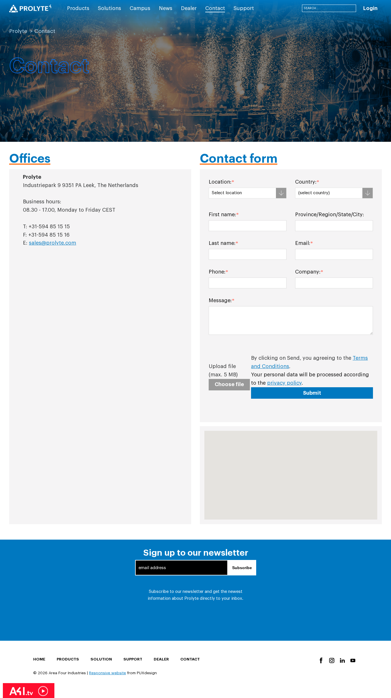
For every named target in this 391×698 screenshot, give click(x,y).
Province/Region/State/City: (329, 214)
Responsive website (107, 673)
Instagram (331, 660)
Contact (190, 659)
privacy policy (284, 383)
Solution (101, 659)
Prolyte (18, 31)
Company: (308, 271)
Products (68, 659)
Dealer (161, 659)
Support (132, 659)
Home (39, 659)
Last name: (222, 243)
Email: (302, 243)
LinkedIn (342, 660)
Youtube (352, 660)
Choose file (229, 384)
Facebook (321, 660)
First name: (222, 214)
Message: (220, 300)
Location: (220, 181)
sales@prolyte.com (52, 242)
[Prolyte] (30, 8)
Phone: (217, 271)
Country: (306, 181)
